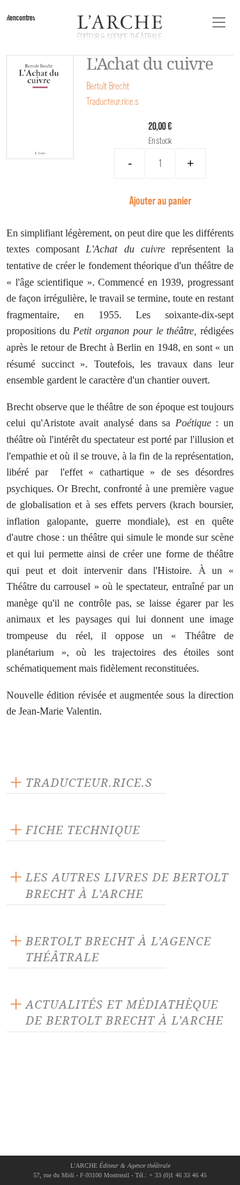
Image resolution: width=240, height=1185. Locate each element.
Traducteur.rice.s (112, 101)
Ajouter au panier (160, 200)
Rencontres (20, 17)
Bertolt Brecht (107, 86)
